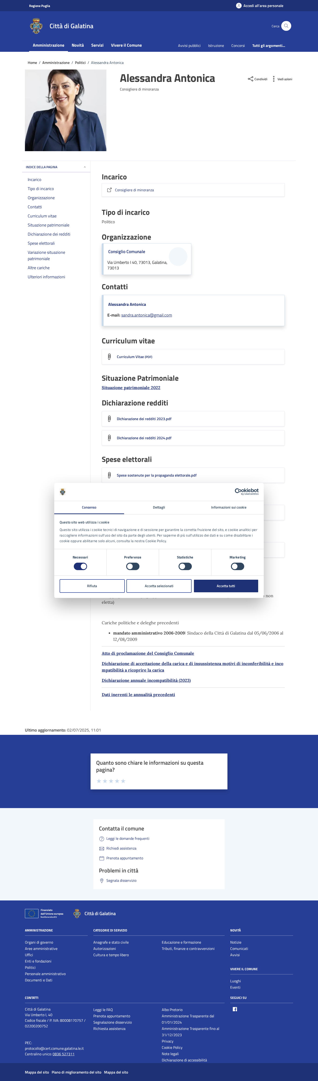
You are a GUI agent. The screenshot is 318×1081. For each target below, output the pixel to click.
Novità (78, 45)
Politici (30, 967)
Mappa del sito (37, 1072)
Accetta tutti (226, 586)
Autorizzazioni (104, 948)
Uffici (29, 955)
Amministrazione (48, 45)
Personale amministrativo (45, 973)
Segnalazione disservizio (112, 1022)
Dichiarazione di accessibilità (184, 1060)
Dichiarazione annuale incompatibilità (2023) (146, 680)
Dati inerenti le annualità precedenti (138, 694)
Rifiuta (92, 586)
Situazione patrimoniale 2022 (131, 387)
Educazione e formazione (181, 942)
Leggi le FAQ (103, 1009)
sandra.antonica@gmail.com (146, 315)
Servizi (97, 45)
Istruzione (216, 45)
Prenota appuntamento (111, 1016)
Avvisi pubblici (189, 45)
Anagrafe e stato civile (111, 942)
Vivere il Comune (126, 45)
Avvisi (235, 955)
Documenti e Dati (38, 980)
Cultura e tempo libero (111, 955)
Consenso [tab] (89, 507)
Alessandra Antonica (127, 304)
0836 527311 (63, 1054)
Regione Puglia (39, 5)
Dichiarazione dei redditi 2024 (144, 438)
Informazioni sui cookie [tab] (228, 507)
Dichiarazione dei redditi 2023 (144, 419)
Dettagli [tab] (159, 507)
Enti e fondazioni (38, 961)
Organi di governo (39, 942)
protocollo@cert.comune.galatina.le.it (54, 1048)
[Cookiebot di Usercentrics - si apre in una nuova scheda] (238, 491)
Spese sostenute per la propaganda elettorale (157, 475)
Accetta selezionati (159, 586)
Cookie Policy (172, 1047)
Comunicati (239, 948)
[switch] (132, 566)
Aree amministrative (41, 948)
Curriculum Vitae (134, 356)
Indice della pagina (41, 166)
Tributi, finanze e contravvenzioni (188, 948)
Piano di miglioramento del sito (76, 1072)
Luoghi (235, 981)
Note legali (170, 1054)
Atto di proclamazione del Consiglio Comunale (148, 653)
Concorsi (238, 45)
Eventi (235, 987)
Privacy (167, 1041)
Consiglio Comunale (126, 251)
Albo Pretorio (172, 1009)
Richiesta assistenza (109, 1028)
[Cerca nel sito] (286, 26)
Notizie (235, 942)
